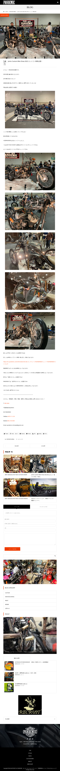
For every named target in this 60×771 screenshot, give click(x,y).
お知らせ (7, 608)
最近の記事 (16, 658)
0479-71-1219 (11, 416)
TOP (30, 750)
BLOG (30, 756)
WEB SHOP (30, 764)
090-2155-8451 (11, 421)
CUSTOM (7, 593)
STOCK (30, 753)
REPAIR (7, 604)
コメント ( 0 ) (16, 506)
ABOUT (30, 761)
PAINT (6, 600)
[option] (30, 635)
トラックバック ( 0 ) (43, 506)
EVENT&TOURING (4, 15)
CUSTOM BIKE (30, 758)
